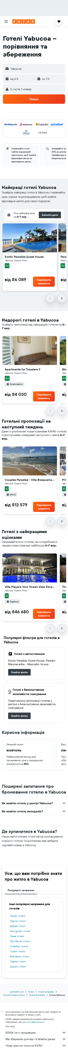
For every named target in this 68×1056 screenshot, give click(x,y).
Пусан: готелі (17, 916)
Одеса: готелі (17, 921)
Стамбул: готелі (19, 946)
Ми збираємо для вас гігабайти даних (30, 1039)
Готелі (31, 991)
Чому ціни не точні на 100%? (24, 1045)
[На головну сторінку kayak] (23, 21)
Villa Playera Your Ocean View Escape (30, 587)
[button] (6, 21)
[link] (19, 672)
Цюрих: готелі (18, 966)
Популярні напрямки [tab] (21, 890)
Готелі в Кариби (46, 991)
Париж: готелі (18, 961)
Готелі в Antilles (37, 995)
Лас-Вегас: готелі (20, 941)
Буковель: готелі (19, 956)
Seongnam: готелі (20, 931)
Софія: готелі (17, 951)
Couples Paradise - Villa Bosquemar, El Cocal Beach (30, 480)
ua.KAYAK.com (17, 991)
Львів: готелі (17, 936)
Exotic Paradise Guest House (24, 256)
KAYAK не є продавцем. (20, 1032)
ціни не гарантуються (33, 1022)
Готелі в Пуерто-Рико (14, 995)
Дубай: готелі (17, 926)
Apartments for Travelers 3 (22, 369)
